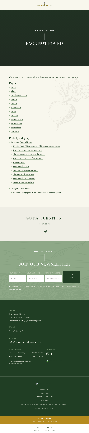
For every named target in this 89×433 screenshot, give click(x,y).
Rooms (14, 99)
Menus (14, 103)
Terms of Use (16, 123)
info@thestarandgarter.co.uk (26, 342)
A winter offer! (19, 162)
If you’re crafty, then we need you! (27, 150)
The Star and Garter (43, 404)
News (13, 111)
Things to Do (16, 107)
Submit (71, 277)
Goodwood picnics (21, 166)
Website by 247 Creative (44, 408)
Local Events (25, 188)
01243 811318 (16, 331)
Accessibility (16, 127)
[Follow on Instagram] (47, 353)
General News (26, 142)
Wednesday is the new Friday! (25, 170)
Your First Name (15, 273)
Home (13, 87)
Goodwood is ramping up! (24, 178)
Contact (14, 115)
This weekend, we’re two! (23, 174)
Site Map (15, 131)
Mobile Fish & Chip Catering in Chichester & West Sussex (36, 146)
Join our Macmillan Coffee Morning (28, 158)
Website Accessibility (44, 397)
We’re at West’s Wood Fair (23, 182)
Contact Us (44, 224)
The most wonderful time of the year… (29, 154)
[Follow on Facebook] (52, 353)
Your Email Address (53, 273)
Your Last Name (33, 273)
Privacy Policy (17, 119)
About (13, 91)
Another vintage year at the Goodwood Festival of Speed (37, 192)
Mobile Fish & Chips (19, 95)
